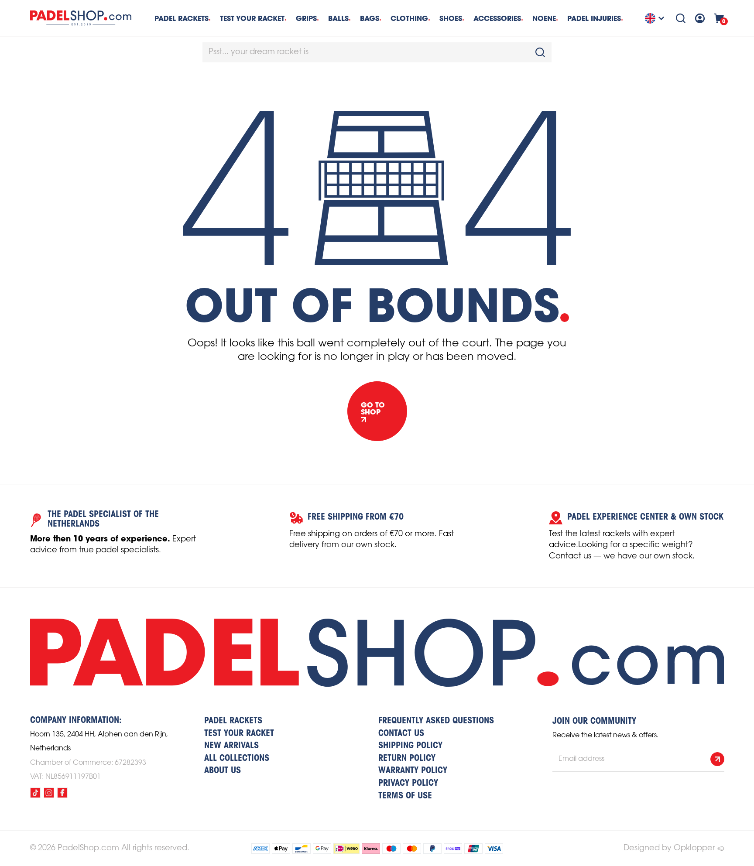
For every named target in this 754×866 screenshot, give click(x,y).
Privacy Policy (408, 783)
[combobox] (377, 52)
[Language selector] (656, 18)
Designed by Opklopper (669, 848)
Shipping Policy (410, 746)
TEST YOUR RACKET (252, 18)
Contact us (401, 734)
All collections (236, 759)
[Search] (681, 18)
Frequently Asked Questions (436, 721)
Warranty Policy (412, 771)
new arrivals (231, 746)
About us (222, 771)
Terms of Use (405, 796)
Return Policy (406, 759)
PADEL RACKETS (233, 721)
